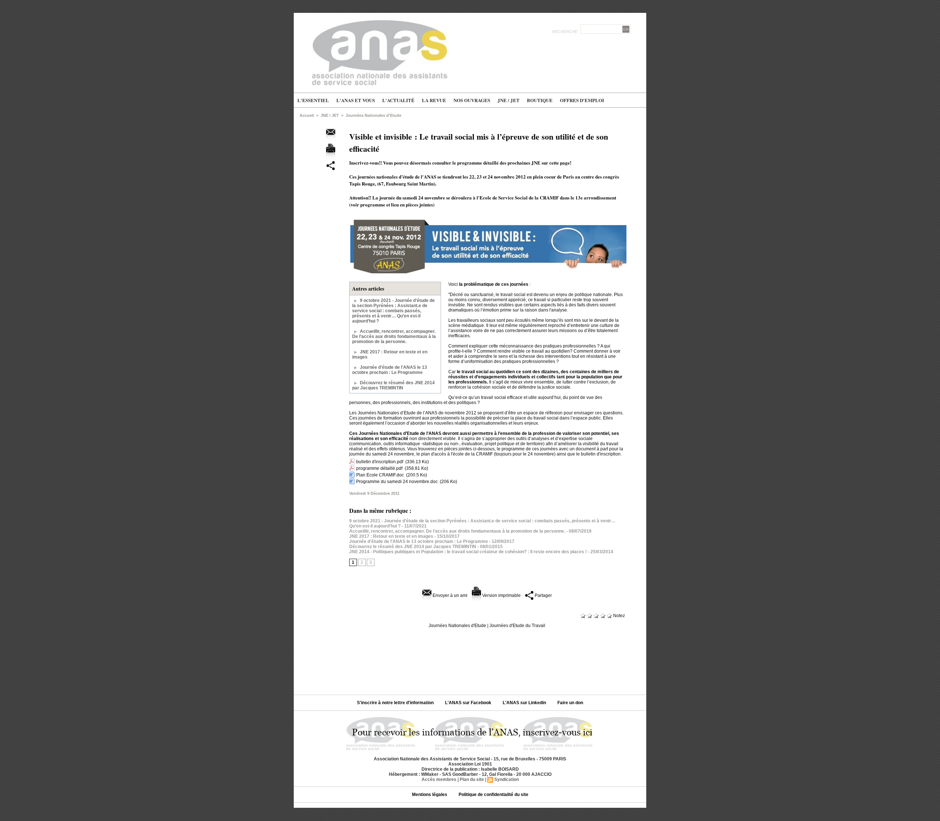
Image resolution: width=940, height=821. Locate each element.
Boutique (540, 100)
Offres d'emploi (582, 100)
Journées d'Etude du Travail (517, 625)
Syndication (506, 779)
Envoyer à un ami (449, 595)
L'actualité (398, 100)
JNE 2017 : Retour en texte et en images (391, 536)
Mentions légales (430, 794)
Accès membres (439, 779)
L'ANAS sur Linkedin (525, 702)
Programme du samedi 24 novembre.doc (397, 481)
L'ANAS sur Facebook (468, 702)
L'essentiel (313, 100)
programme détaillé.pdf (379, 468)
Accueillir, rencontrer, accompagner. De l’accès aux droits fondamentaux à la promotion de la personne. (394, 336)
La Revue (434, 100)
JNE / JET (509, 100)
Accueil (307, 115)
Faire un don (570, 702)
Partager (543, 595)
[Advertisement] (470, 658)
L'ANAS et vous (355, 100)
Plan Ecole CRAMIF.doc (380, 475)
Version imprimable (501, 595)
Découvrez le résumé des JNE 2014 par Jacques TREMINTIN (393, 385)
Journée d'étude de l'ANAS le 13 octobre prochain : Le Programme (389, 370)
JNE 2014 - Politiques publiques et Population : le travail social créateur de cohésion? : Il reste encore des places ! (468, 551)
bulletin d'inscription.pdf (379, 461)
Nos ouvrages (471, 100)
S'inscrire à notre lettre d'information (396, 702)
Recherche (565, 31)
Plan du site (472, 779)
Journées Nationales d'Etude (373, 115)
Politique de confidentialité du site (493, 794)
